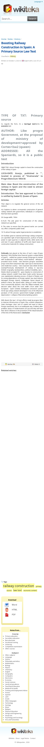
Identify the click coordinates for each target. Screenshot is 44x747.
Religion (8, 709)
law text (17, 590)
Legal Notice (25, 738)
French (7, 693)
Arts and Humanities (12, 720)
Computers (9, 676)
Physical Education (11, 711)
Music (7, 707)
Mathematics (9, 663)
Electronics (9, 678)
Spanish (8, 695)
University (8, 644)
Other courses (10, 649)
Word (14, 604)
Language (8, 657)
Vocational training (11, 642)
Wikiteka (11, 738)
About (18, 738)
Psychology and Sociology (13, 718)
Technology (9, 703)
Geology (8, 705)
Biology (7, 665)
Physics (7, 668)
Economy (8, 680)
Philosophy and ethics (12, 661)
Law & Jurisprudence (12, 684)
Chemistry (8, 670)
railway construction (18, 586)
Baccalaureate (10, 640)
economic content (30, 590)
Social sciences (10, 682)
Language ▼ (38, 2)
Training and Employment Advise (16, 690)
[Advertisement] (22, 30)
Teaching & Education (12, 686)
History (17, 39)
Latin (6, 697)
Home (3, 39)
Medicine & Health (11, 688)
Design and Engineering (13, 713)
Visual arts (8, 715)
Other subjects (10, 655)
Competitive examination (13, 647)
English (7, 672)
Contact (32, 738)
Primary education (11, 636)
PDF (14, 614)
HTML (14, 609)
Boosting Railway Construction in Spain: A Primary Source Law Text (18, 47)
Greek (7, 699)
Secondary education (12, 638)
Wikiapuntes (21, 742)
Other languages (10, 701)
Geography (9, 674)
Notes (10, 39)
